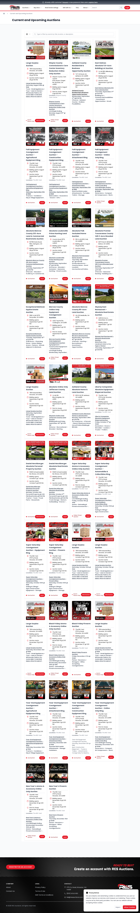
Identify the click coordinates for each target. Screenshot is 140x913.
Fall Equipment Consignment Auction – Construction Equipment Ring (56, 154)
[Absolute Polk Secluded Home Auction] (81, 217)
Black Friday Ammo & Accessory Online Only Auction (57, 626)
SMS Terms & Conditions (44, 895)
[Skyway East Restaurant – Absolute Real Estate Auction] (104, 293)
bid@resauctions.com (75, 897)
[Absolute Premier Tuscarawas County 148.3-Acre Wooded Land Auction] (104, 217)
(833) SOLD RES (72, 893)
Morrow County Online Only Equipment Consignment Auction (56, 312)
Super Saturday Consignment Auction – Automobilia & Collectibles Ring (102, 468)
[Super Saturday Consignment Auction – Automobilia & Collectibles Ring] (104, 450)
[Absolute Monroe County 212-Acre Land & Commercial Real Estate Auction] (35, 217)
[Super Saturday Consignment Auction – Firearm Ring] (58, 531)
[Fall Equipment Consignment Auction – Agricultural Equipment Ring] (35, 136)
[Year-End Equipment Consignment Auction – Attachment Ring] (58, 689)
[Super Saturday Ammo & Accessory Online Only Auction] (81, 450)
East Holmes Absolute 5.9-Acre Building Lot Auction (104, 65)
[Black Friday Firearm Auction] (81, 610)
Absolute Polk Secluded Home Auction (79, 233)
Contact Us (10, 891)
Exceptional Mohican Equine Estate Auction (35, 309)
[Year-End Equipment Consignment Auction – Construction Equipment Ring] (81, 689)
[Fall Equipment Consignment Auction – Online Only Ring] (104, 136)
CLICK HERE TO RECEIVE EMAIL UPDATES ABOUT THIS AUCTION (34, 97)
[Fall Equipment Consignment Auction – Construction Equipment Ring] (58, 136)
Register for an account (20, 867)
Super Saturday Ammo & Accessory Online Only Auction (81, 466)
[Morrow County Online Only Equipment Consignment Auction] (58, 293)
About (8, 887)
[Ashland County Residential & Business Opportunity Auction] (81, 49)
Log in (65, 120)
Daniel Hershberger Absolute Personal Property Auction (35, 466)
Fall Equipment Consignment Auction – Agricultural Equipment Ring (33, 154)
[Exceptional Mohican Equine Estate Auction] (35, 293)
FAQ (77, 8)
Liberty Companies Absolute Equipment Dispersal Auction (104, 389)
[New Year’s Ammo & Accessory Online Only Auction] (35, 773)
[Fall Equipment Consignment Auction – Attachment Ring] (81, 136)
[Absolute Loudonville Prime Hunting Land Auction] (58, 217)
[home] (15, 7)
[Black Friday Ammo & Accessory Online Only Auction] (58, 610)
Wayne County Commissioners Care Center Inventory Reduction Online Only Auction (58, 68)
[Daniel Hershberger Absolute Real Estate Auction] (58, 450)
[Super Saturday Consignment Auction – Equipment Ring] (35, 531)
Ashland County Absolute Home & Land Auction (80, 389)
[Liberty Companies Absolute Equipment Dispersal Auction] (104, 373)
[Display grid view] (27, 34)
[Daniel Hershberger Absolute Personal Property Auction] (35, 450)
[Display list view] (30, 34)
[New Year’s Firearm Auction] (58, 773)
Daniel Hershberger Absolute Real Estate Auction (58, 466)
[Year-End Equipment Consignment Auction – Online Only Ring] (104, 689)
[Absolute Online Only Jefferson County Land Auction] (58, 373)
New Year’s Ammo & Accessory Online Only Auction (35, 789)
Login (127, 8)
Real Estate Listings (51, 8)
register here (92, 2)
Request (65, 2)
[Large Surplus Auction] (35, 49)
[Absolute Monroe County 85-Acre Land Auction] (81, 293)
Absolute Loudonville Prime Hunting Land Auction (58, 233)
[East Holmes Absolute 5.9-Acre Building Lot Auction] (104, 49)
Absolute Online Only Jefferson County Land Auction (58, 389)
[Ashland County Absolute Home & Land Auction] (81, 373)
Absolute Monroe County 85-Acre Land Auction (79, 309)
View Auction (40, 120)
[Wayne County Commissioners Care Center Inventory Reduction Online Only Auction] (58, 49)
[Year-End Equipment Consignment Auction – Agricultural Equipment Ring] (35, 689)
